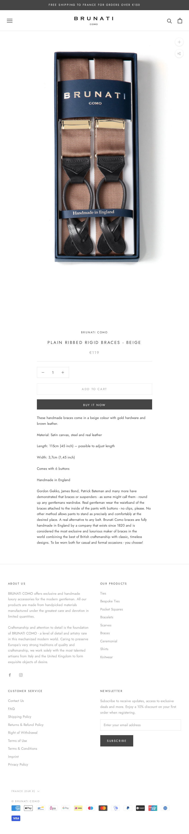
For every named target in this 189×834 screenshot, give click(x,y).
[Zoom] (179, 42)
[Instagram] (21, 675)
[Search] (169, 20)
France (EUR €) (23, 791)
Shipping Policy (19, 716)
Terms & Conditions (22, 748)
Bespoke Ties (110, 601)
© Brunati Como (26, 801)
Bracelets (106, 617)
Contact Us (16, 700)
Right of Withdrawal (22, 732)
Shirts (104, 649)
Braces (105, 633)
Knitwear (106, 657)
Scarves (105, 625)
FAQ (11, 708)
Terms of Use (17, 740)
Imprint (13, 756)
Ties (103, 593)
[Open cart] (180, 20)
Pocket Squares (111, 609)
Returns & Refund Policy (26, 724)
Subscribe (117, 741)
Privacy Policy (18, 764)
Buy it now (94, 405)
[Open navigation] (9, 21)
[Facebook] (10, 675)
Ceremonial (108, 641)
